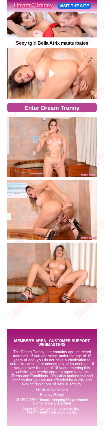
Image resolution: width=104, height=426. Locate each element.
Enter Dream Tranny (52, 108)
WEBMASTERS (52, 345)
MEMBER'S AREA (30, 341)
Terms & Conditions (52, 389)
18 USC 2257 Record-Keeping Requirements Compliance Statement (52, 402)
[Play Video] (52, 73)
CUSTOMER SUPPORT (69, 341)
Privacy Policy (52, 395)
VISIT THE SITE (74, 5)
